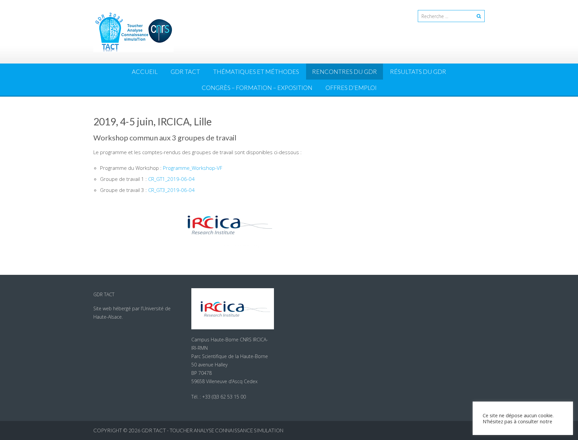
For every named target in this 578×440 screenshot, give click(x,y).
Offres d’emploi (351, 87)
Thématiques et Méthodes (256, 71)
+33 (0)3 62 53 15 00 (224, 397)
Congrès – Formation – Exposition (257, 87)
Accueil (145, 71)
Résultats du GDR (418, 71)
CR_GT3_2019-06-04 (171, 190)
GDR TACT (185, 71)
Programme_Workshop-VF (192, 167)
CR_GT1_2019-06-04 (171, 179)
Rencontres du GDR (344, 71)
